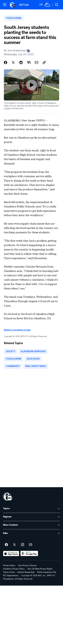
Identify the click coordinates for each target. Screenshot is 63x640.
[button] (4, 4)
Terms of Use (9, 572)
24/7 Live (24, 4)
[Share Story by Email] (36, 62)
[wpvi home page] (7, 497)
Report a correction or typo (17, 330)
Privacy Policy (9, 565)
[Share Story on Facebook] (5, 62)
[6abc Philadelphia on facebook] (6, 544)
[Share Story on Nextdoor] (29, 62)
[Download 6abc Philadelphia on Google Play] (29, 553)
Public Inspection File (46, 572)
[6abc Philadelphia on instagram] (22, 544)
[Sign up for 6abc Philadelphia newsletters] (30, 544)
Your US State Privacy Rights (40, 569)
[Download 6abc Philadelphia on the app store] (11, 553)
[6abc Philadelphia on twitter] (14, 544)
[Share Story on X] (13, 62)
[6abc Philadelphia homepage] (13, 4)
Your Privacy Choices (27, 565)
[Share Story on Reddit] (21, 62)
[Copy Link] (44, 62)
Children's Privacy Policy (14, 569)
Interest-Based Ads (25, 572)
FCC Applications (10, 576)
